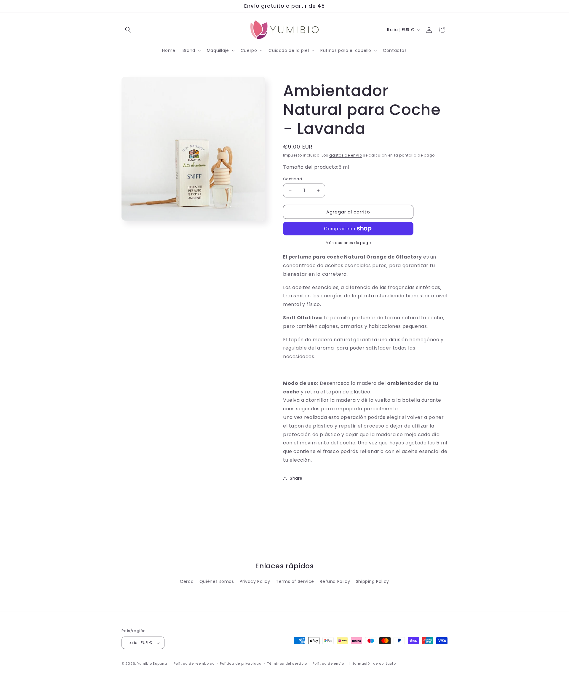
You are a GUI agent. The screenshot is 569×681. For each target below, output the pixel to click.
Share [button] (296, 478)
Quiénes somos (216, 581)
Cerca (187, 581)
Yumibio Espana (152, 663)
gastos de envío (345, 155)
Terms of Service (295, 581)
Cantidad (292, 179)
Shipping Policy (372, 581)
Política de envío (328, 663)
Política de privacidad (240, 663)
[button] (191, 50)
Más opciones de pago (348, 242)
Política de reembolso (194, 663)
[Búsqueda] (128, 29)
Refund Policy (335, 581)
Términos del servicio (287, 663)
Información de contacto (372, 663)
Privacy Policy (255, 581)
